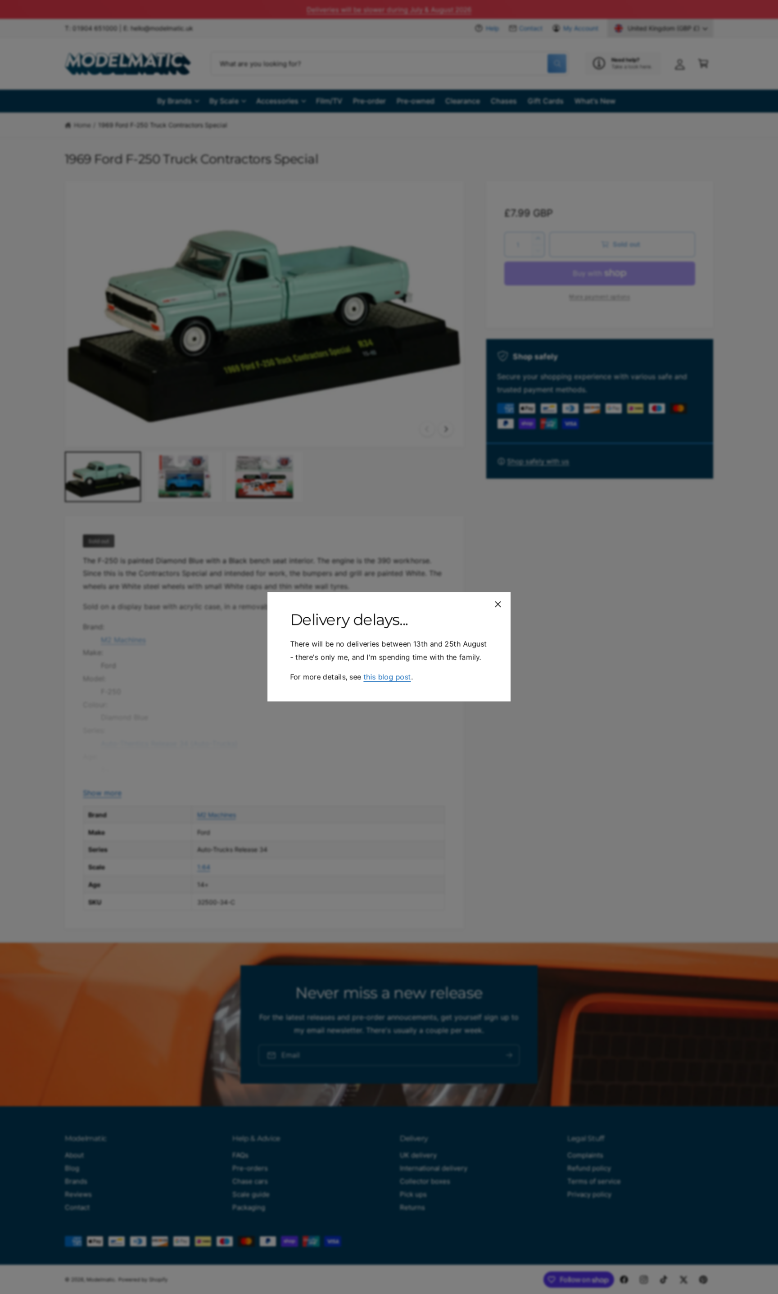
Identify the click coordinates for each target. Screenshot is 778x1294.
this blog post (387, 677)
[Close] (498, 604)
